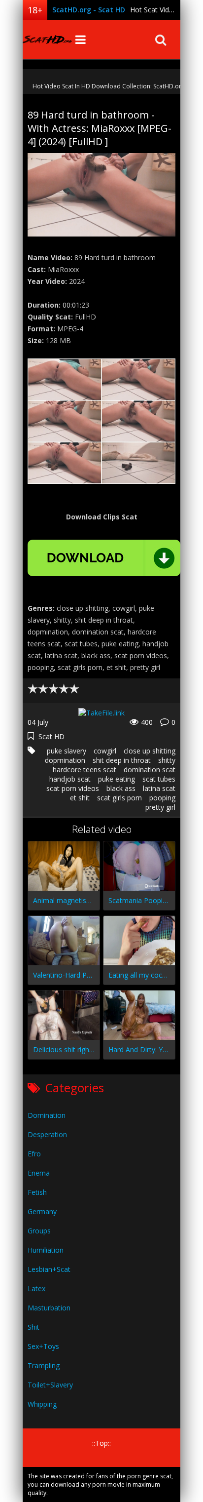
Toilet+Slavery (50, 1384)
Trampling (44, 1365)
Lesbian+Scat (49, 1269)
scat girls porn (119, 797)
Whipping (42, 1404)
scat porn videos (72, 788)
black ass (120, 788)
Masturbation (49, 1307)
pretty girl (160, 807)
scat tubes (158, 779)
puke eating (116, 779)
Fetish (37, 1192)
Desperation (47, 1134)
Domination (47, 1115)
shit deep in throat (122, 760)
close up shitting (149, 750)
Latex (36, 1288)
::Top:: (101, 1443)
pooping (162, 797)
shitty (166, 760)
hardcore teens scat (84, 769)
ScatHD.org (47, 39)
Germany (42, 1211)
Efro (34, 1153)
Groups (39, 1230)
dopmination (65, 760)
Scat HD (51, 736)
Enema (39, 1173)
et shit (80, 797)
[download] (104, 558)
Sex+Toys (43, 1346)
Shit (33, 1327)
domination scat (149, 769)
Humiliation (46, 1250)
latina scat (159, 788)
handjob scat (70, 779)
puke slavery (66, 750)
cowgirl (105, 750)
